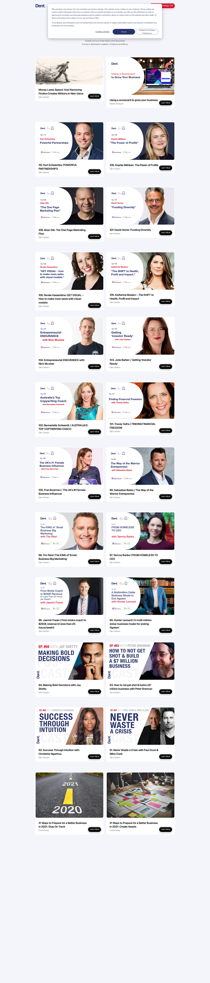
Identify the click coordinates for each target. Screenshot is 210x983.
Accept (124, 32)
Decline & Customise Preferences (147, 31)
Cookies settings (102, 32)
